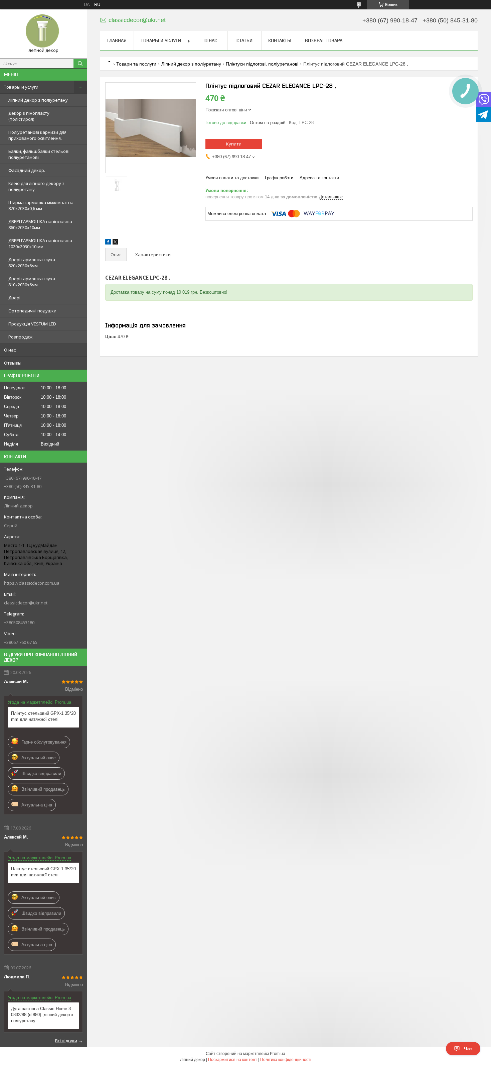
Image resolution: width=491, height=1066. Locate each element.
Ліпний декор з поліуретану (38, 100)
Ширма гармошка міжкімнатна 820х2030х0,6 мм (40, 205)
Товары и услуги (21, 87)
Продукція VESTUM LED (32, 324)
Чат (468, 1048)
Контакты (279, 40)
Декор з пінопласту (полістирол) (28, 116)
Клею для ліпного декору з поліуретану (36, 186)
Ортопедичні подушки (32, 311)
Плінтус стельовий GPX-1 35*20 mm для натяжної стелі (43, 716)
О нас (10, 350)
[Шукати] (80, 64)
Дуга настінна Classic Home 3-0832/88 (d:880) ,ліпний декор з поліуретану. (42, 1014)
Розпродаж (20, 337)
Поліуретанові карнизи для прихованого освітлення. (37, 135)
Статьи (244, 40)
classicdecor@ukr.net (25, 603)
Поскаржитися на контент (232, 1059)
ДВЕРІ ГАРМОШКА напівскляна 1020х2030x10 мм (40, 243)
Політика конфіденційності (285, 1059)
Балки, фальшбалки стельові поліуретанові (38, 154)
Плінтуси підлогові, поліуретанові (262, 64)
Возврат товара (323, 40)
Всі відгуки (66, 1041)
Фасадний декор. (26, 170)
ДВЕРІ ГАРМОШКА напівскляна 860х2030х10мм (40, 224)
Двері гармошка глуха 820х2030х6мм (31, 263)
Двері (14, 298)
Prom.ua (277, 1053)
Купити (233, 144)
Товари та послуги (136, 64)
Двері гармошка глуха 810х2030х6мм (31, 282)
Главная (117, 40)
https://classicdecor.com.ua (31, 583)
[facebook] (108, 243)
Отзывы (12, 363)
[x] (115, 243)
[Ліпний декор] (43, 30)
